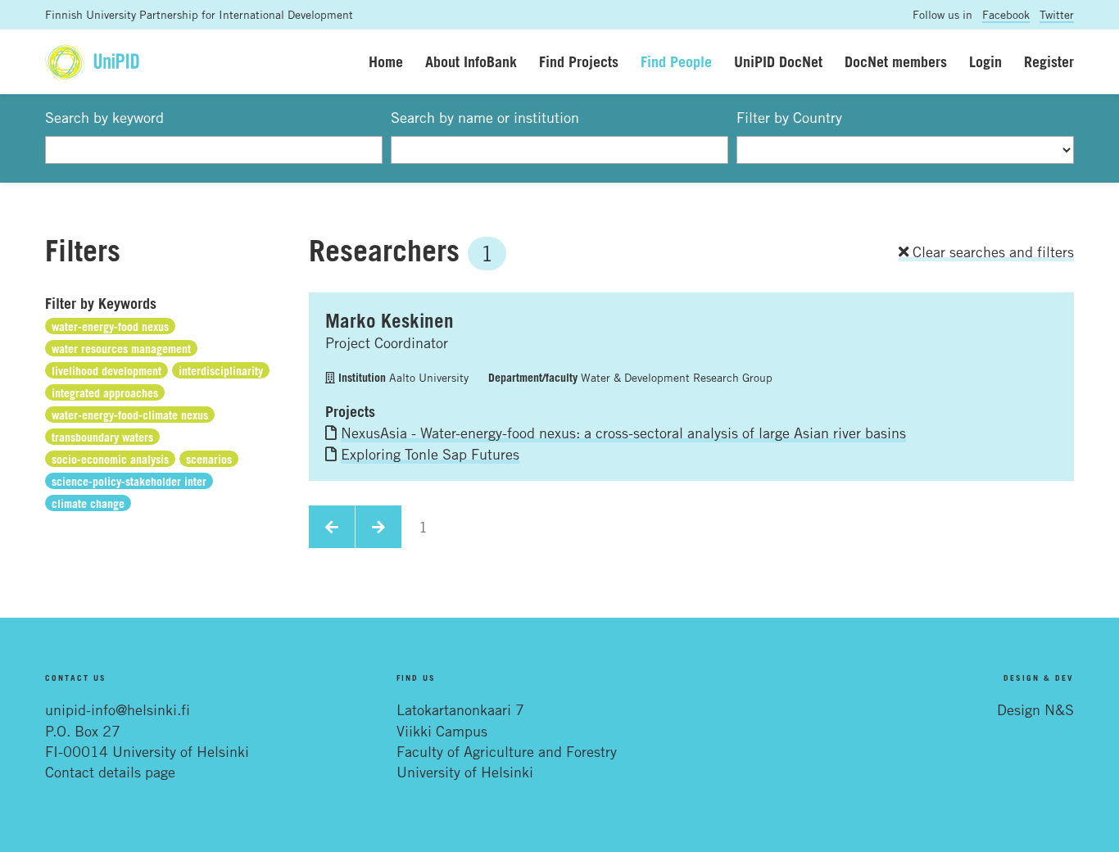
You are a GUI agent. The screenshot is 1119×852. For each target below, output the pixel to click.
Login (985, 61)
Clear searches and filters (991, 251)
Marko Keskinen (389, 320)
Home (386, 61)
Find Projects (578, 61)
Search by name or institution (485, 117)
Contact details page (110, 772)
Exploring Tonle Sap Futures (430, 454)
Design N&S (1035, 709)
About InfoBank (471, 61)
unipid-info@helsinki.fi (117, 709)
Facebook (1006, 14)
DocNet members (896, 61)
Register (1049, 61)
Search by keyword (104, 117)
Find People (676, 61)
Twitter (1057, 14)
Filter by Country (789, 117)
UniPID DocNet (778, 61)
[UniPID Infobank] (92, 62)
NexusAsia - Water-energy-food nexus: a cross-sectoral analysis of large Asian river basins (623, 433)
